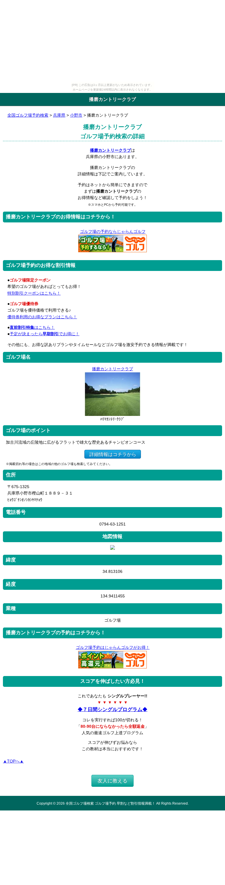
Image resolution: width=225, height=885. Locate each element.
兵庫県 (59, 115)
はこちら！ (32, 327)
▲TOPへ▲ (13, 761)
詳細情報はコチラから (112, 454)
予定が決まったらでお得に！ (44, 333)
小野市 (76, 115)
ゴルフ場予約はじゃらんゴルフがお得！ (113, 647)
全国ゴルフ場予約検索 (27, 115)
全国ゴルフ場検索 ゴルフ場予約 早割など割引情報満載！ (110, 803)
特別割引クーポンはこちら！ (34, 293)
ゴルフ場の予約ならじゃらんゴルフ (113, 231)
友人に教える (112, 781)
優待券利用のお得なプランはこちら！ (42, 316)
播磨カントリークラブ (110, 150)
